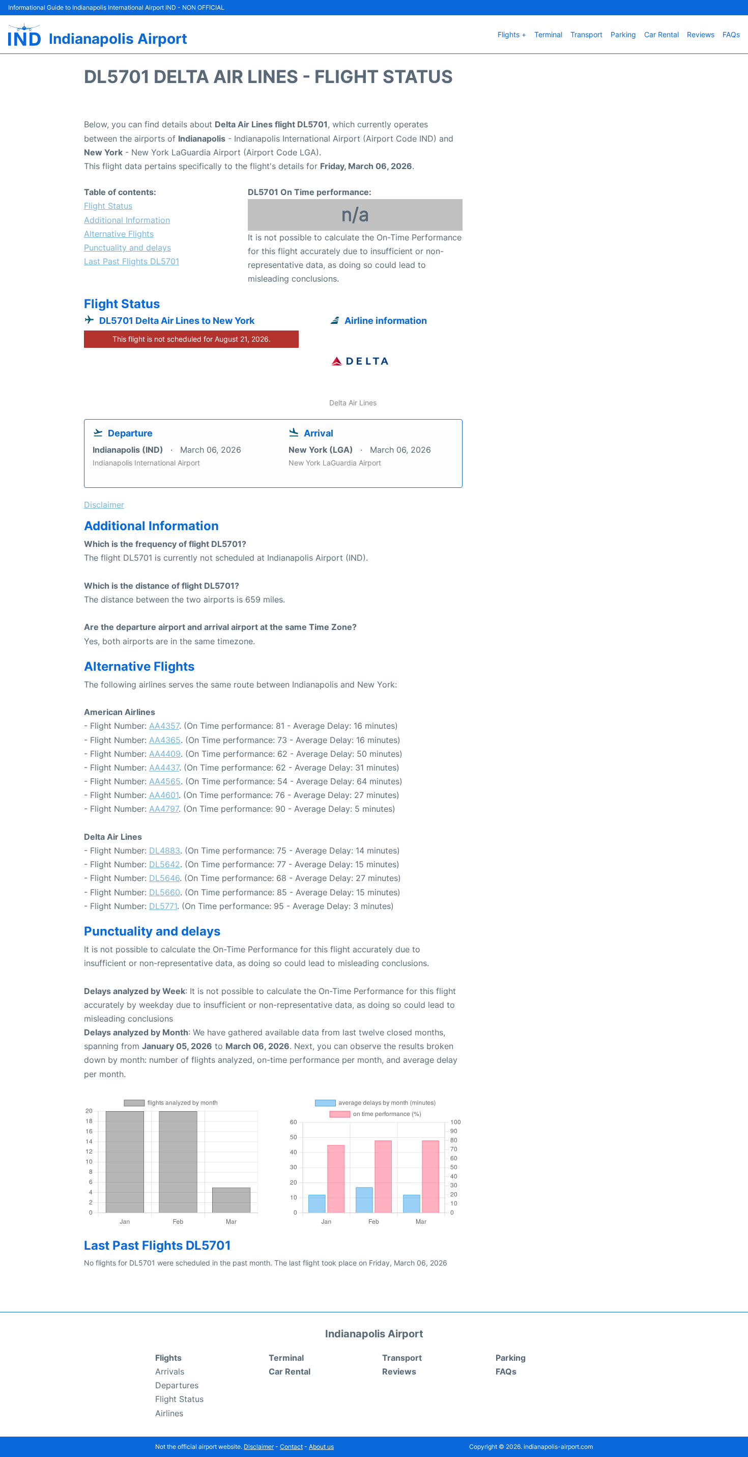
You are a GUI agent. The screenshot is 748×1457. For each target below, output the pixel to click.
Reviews (700, 34)
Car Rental (661, 34)
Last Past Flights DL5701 (131, 261)
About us (321, 1446)
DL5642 (164, 864)
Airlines (169, 1413)
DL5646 (164, 878)
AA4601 (164, 795)
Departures (176, 1385)
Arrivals (169, 1371)
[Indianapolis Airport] (24, 34)
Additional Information (127, 220)
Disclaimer (259, 1446)
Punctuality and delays (127, 247)
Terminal (548, 34)
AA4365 (165, 740)
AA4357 (164, 726)
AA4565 (165, 781)
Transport (586, 34)
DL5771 (163, 906)
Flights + (512, 34)
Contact (291, 1446)
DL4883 (164, 850)
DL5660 (164, 892)
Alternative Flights (119, 234)
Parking (623, 34)
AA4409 (165, 754)
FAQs (731, 34)
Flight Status (108, 206)
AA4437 (164, 767)
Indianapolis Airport (118, 39)
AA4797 (164, 809)
